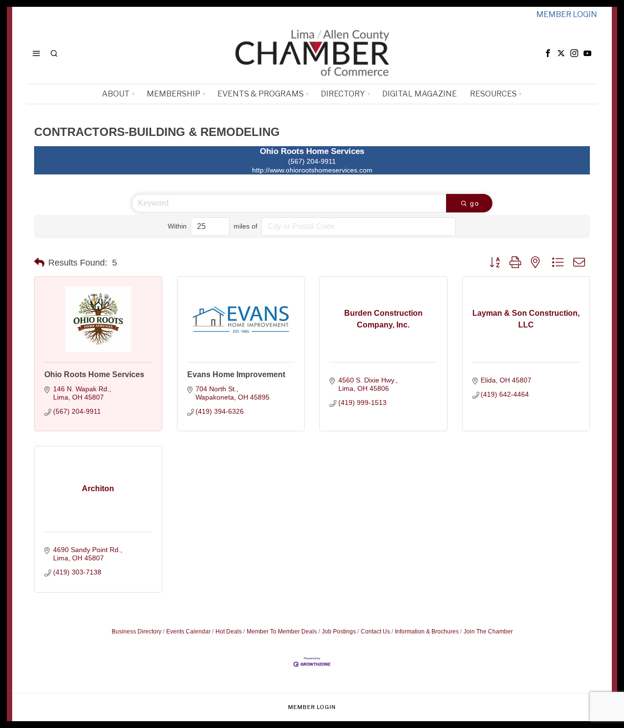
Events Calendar (188, 631)
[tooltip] (548, 53)
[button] (39, 262)
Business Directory (136, 631)
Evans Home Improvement (236, 374)
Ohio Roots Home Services (94, 374)
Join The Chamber (488, 631)
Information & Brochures (427, 631)
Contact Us (375, 631)
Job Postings (339, 631)
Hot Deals (228, 631)
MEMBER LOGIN (566, 14)
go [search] (475, 203)
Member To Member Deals (282, 631)
